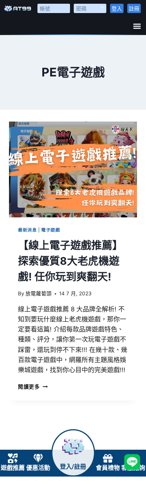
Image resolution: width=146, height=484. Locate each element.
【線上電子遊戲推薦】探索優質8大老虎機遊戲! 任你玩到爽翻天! (70, 261)
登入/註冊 (73, 466)
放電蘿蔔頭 (38, 293)
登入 (117, 8)
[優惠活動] (38, 458)
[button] (137, 26)
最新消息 (27, 230)
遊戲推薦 (13, 467)
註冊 (134, 8)
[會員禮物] (108, 458)
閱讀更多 (33, 387)
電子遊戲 (50, 230)
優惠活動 (38, 467)
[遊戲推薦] (13, 458)
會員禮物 (108, 467)
